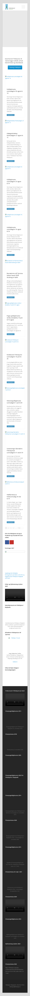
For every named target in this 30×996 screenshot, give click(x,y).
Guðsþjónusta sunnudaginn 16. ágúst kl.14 (14, 229)
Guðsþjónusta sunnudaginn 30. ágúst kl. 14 (15, 91)
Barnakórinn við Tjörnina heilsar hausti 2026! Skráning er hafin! (15, 275)
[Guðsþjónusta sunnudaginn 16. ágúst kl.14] (15, 219)
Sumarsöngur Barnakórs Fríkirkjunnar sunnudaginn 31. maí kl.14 (15, 451)
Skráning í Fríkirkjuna (15, 67)
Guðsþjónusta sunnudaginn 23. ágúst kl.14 (14, 181)
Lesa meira (11, 115)
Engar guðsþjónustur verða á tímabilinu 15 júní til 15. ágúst (14, 318)
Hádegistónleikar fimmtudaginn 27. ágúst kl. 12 (15, 135)
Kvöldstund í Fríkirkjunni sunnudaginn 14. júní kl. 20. (14, 357)
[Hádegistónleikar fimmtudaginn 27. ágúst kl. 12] (15, 125)
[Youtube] (12, 542)
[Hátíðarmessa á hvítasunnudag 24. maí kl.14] (15, 486)
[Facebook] (7, 542)
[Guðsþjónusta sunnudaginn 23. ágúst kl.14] (15, 171)
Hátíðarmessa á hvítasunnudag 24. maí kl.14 (14, 497)
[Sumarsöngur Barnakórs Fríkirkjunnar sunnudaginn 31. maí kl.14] (15, 438)
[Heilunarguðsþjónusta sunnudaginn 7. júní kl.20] (15, 392)
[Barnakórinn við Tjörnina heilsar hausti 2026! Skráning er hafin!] (15, 265)
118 (19, 528)
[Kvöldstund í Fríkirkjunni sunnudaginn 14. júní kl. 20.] (15, 345)
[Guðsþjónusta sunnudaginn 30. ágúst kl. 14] (15, 81)
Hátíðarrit (15, 662)
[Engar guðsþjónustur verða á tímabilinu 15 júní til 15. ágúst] (15, 307)
